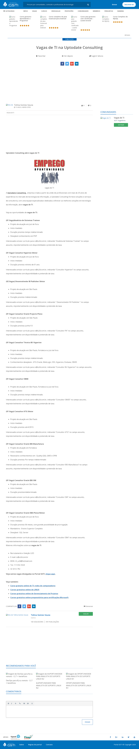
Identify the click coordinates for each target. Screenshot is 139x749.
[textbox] (49, 711)
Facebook (62, 64)
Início (25, 11)
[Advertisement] (69, 82)
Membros (96, 11)
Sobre (21, 745)
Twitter (67, 64)
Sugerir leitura (97, 56)
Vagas (34, 11)
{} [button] (32, 703)
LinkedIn (77, 64)
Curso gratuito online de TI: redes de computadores (32, 586)
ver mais (127, 35)
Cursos (44, 11)
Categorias (9, 11)
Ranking (120, 11)
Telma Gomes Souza (23, 105)
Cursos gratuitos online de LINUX (24, 589)
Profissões (69, 11)
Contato (49, 745)
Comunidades (83, 11)
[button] (8, 703)
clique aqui (50, 574)
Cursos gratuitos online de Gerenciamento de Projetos (34, 593)
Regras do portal (35, 745)
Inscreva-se (129, 4)
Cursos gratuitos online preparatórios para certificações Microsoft (39, 597)
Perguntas (108, 11)
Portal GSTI (10, 4)
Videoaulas (55, 11)
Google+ (72, 64)
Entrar (114, 4)
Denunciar (89, 606)
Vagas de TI (10, 113)
